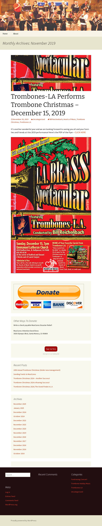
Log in (7, 492)
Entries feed (10, 496)
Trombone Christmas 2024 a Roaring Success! (32, 382)
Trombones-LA (77, 487)
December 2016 (20, 445)
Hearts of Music (69, 119)
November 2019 (20, 433)
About (15, 33)
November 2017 (20, 441)
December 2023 (20, 420)
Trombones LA (25, 122)
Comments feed (11, 500)
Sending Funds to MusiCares (25, 374)
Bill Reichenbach (56, 119)
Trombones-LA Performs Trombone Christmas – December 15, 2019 (48, 105)
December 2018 (20, 437)
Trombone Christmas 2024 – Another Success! (32, 378)
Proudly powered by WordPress (23, 520)
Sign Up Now (51, 349)
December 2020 (20, 429)
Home (5, 33)
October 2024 (19, 416)
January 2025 (19, 408)
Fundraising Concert (79, 479)
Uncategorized (39, 119)
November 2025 (20, 404)
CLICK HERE (80, 132)
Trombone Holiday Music (80, 483)
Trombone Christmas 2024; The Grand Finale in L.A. (33, 386)
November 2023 (20, 424)
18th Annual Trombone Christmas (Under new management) (37, 370)
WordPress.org (11, 504)
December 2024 (20, 412)
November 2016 (20, 449)
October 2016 (19, 453)
